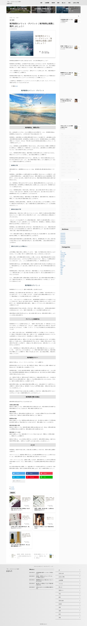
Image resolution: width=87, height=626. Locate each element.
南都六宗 (67, 143)
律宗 (66, 151)
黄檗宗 (62, 175)
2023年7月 (62, 234)
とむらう (9, 3)
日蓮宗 (62, 154)
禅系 (68, 166)
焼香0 (68, 163)
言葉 (61, 273)
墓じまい (64, 2)
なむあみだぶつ (76, 137)
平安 (76, 149)
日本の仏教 (62, 265)
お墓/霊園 (47, 2)
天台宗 (73, 146)
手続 (61, 262)
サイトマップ (46, 566)
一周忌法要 (74, 140)
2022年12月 (63, 238)
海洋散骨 (12, 488)
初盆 (62, 143)
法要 (41, 2)
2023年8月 (62, 233)
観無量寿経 (63, 169)
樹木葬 (53, 2)
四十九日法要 (77, 143)
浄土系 (68, 160)
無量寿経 (63, 163)
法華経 (66, 157)
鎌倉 (79, 169)
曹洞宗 (71, 154)
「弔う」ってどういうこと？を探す (12, 568)
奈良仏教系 (63, 149)
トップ (52, 566)
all (11, 487)
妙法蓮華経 (70, 149)
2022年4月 (62, 239)
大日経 (68, 146)
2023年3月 (62, 236)
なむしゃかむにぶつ (65, 140)
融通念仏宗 (73, 166)
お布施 (70, 137)
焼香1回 (73, 163)
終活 (69, 2)
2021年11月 (63, 241)
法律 (61, 269)
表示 (16, 86)
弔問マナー (62, 260)
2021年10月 (63, 243)
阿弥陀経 (70, 172)
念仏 (70, 151)
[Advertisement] (70, 35)
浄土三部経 (72, 157)
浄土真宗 (63, 160)
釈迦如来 (70, 169)
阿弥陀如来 (63, 172)
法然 (62, 157)
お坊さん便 (62, 252)
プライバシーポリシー (38, 566)
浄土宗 (78, 157)
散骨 (58, 2)
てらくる (62, 257)
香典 (75, 172)
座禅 (62, 151)
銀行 (75, 169)
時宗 (67, 154)
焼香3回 (63, 166)
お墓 (65, 137)
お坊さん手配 (76, 2)
